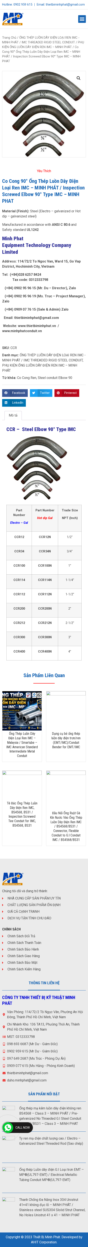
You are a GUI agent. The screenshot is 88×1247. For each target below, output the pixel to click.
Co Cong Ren (26, 378)
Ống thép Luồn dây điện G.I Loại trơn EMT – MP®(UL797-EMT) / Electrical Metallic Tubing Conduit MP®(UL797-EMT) (51, 1175)
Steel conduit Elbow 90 (55, 378)
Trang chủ (9, 38)
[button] (82, 19)
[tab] (13, 415)
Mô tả (13, 415)
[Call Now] (8, 1127)
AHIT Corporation (44, 1242)
